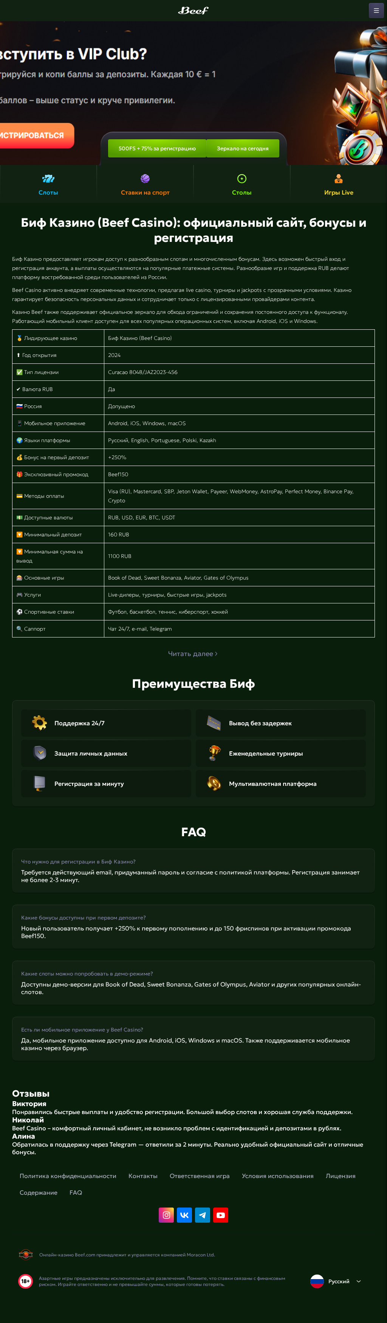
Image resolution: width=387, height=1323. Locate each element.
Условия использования (278, 1176)
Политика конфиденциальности (68, 1176)
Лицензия (341, 1176)
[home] (193, 10)
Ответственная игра (200, 1176)
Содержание (38, 1192)
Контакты (143, 1176)
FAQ (76, 1192)
